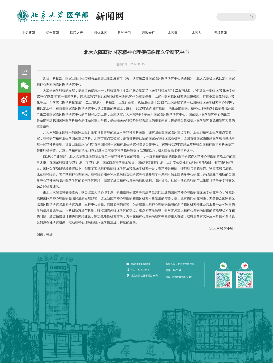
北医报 (172, 32)
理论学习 (124, 32)
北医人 (196, 32)
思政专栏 (148, 32)
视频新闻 (220, 32)
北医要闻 (28, 32)
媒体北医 (100, 32)
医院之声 (76, 32)
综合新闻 (52, 32)
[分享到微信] (24, 86)
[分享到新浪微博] (24, 99)
